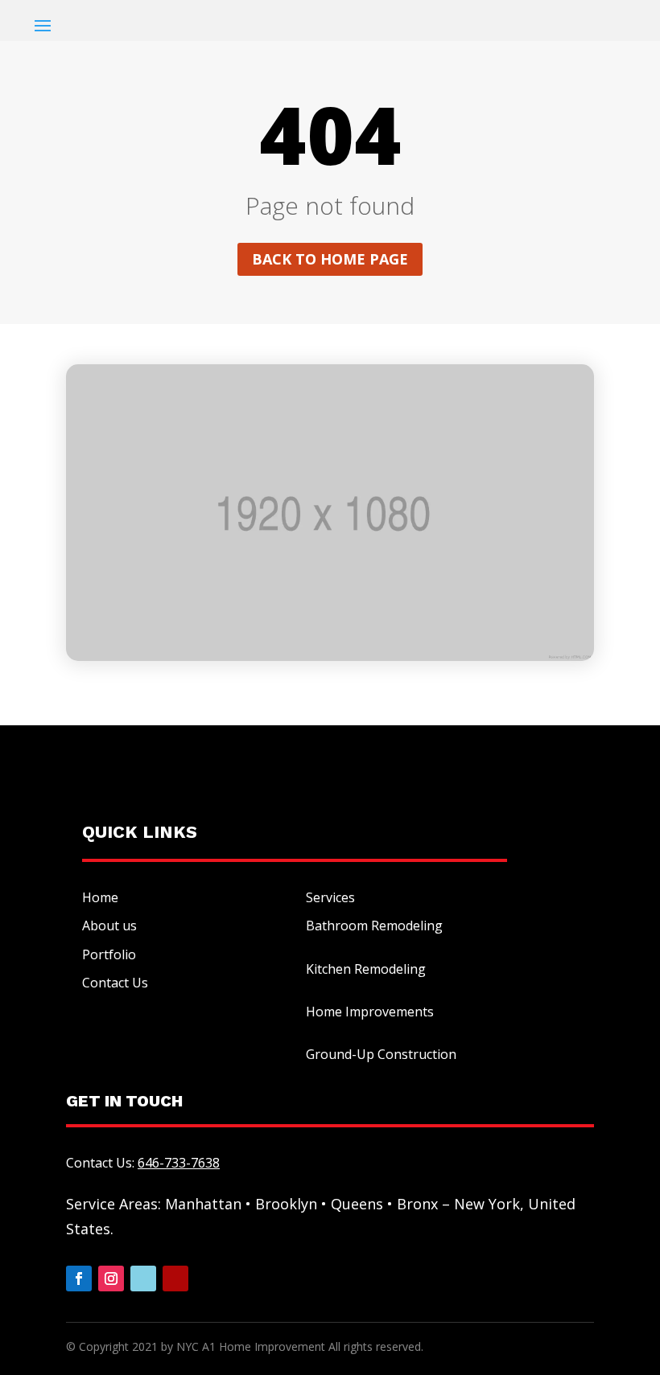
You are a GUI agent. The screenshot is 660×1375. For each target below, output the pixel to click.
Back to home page (330, 259)
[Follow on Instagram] (111, 1278)
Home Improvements (370, 1011)
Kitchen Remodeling (366, 969)
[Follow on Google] (143, 1278)
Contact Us (115, 982)
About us (109, 925)
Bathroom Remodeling (374, 925)
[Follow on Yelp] (175, 1278)
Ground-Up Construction (381, 1054)
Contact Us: (143, 1163)
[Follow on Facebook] (79, 1278)
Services (330, 897)
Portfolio (109, 954)
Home (100, 897)
